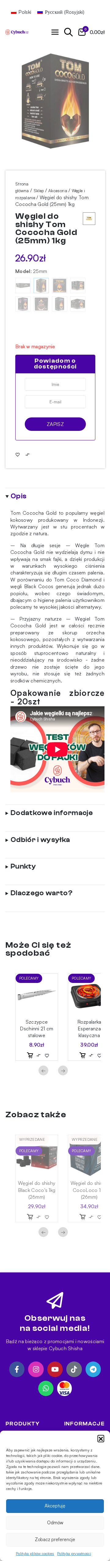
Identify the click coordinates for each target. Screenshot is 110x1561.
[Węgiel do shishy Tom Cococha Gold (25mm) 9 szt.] (59, 285)
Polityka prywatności (74, 1553)
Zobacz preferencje (55, 1539)
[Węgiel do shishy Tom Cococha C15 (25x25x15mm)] (59, 304)
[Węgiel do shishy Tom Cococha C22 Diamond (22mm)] (23, 285)
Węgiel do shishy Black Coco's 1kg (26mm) (37, 1190)
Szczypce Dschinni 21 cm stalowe (36, 1029)
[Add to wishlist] (17, 454)
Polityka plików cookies (35, 1553)
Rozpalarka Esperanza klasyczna (89, 1029)
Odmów (55, 1523)
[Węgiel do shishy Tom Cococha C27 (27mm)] (23, 304)
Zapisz (55, 424)
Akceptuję (55, 1506)
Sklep (39, 190)
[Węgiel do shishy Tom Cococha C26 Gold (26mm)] (78, 285)
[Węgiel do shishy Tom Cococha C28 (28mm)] (41, 304)
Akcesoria (57, 190)
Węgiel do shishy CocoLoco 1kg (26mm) (89, 1190)
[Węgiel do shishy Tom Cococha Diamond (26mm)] (78, 304)
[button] (101, 1438)
